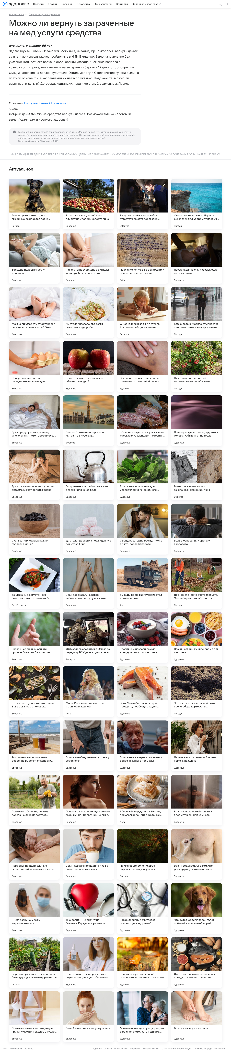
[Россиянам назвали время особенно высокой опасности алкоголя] (34, 745)
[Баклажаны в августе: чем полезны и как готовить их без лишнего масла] (34, 583)
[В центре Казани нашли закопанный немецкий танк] (196, 475)
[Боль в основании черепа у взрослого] (196, 529)
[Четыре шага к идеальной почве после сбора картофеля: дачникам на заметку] (196, 691)
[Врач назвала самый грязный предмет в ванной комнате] (196, 800)
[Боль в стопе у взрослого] (196, 1016)
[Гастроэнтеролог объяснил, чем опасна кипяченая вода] (88, 475)
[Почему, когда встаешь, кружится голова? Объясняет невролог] (196, 420)
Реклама (29, 1048)
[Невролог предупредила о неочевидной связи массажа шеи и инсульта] (34, 854)
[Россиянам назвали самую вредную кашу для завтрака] (142, 637)
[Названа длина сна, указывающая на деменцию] (196, 258)
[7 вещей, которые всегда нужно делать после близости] (142, 529)
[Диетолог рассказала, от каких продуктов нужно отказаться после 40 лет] (196, 962)
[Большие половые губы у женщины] (34, 258)
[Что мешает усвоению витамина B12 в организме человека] (34, 691)
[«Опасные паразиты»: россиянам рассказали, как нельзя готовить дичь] (142, 420)
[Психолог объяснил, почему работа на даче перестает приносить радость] (34, 800)
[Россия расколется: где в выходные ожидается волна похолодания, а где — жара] (34, 204)
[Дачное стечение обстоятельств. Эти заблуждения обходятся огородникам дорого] (196, 583)
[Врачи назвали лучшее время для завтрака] (196, 637)
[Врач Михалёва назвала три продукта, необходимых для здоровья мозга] (142, 691)
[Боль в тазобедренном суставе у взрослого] (88, 745)
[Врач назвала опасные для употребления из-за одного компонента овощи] (142, 475)
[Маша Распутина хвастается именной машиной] (88, 691)
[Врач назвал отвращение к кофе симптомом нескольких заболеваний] (88, 854)
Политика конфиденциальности (209, 1048)
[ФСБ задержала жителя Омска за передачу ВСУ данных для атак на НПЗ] (88, 637)
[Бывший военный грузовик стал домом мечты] (142, 583)
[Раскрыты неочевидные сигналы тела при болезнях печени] (88, 258)
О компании (16, 1048)
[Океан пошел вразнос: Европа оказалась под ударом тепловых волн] (196, 204)
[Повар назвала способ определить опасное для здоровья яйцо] (34, 366)
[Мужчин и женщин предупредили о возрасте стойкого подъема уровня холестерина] (142, 1016)
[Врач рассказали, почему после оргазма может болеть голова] (34, 475)
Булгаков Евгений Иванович (45, 103)
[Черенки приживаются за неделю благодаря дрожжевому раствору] (34, 962)
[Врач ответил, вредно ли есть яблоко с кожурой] (88, 366)
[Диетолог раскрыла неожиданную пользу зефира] (88, 529)
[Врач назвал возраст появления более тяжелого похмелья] (142, 745)
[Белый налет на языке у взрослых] (88, 1016)
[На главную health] (18, 4)
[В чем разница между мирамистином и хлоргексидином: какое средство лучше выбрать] (34, 908)
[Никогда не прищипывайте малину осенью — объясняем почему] (196, 366)
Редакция (97, 1048)
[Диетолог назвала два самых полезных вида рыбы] (88, 312)
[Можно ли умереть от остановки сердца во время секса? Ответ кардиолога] (34, 312)
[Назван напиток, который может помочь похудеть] (196, 745)
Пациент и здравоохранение (44, 14)
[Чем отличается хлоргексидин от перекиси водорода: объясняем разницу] (88, 962)
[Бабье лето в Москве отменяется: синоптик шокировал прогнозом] (196, 312)
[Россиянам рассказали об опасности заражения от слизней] (142, 962)
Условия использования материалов (122, 1048)
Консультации (16, 14)
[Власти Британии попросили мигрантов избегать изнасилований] (88, 420)
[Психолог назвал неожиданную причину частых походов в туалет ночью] (34, 1016)
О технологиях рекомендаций (176, 1048)
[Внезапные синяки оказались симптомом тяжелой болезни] (142, 366)
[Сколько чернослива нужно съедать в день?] (34, 529)
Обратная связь (151, 1048)
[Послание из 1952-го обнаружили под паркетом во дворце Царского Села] (142, 258)
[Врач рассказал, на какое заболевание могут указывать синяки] (88, 583)
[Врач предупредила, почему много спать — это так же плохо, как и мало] (34, 420)
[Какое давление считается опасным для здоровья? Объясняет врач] (142, 908)
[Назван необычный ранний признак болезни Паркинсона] (34, 637)
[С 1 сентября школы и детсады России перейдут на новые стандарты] (142, 312)
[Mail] (5, 4)
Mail (5, 1048)
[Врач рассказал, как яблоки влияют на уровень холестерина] (88, 204)
